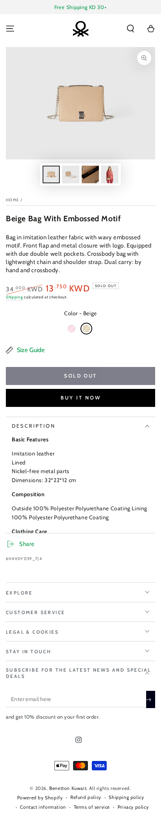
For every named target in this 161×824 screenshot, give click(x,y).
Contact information (43, 807)
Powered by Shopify (40, 798)
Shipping (14, 297)
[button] (130, 28)
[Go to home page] (80, 28)
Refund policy (85, 797)
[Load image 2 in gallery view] (70, 174)
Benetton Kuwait (67, 788)
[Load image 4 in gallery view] (109, 174)
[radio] (71, 328)
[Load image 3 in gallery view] (90, 174)
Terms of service (92, 807)
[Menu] (10, 28)
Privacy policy (133, 807)
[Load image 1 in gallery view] (51, 174)
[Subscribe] (150, 699)
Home (12, 199)
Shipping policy (126, 797)
